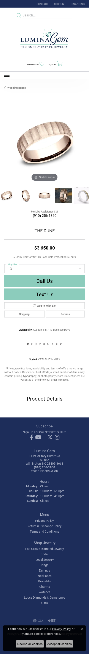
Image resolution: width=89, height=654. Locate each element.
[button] (59, 4)
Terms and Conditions (44, 531)
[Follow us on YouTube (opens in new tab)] (38, 437)
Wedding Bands (16, 87)
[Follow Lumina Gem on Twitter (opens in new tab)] (50, 437)
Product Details (44, 398)
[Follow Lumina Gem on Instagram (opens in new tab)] (57, 437)
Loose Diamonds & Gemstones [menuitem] (44, 597)
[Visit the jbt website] (52, 620)
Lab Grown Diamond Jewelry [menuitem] (44, 549)
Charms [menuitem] (44, 587)
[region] (44, 142)
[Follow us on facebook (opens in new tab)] (31, 437)
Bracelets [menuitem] (44, 581)
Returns (65, 314)
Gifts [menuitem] (44, 603)
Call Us (45, 280)
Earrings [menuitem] (44, 570)
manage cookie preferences (41, 633)
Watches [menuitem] (44, 592)
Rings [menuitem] (44, 565)
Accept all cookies (59, 644)
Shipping (24, 314)
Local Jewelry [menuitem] (44, 559)
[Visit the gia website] (38, 620)
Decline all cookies (30, 644)
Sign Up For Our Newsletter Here (44, 432)
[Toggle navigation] (7, 75)
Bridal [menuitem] (44, 554)
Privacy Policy (44, 521)
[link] (42, 4)
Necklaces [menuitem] (44, 576)
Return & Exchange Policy (44, 526)
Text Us (44, 294)
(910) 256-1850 (44, 215)
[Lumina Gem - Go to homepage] (44, 39)
